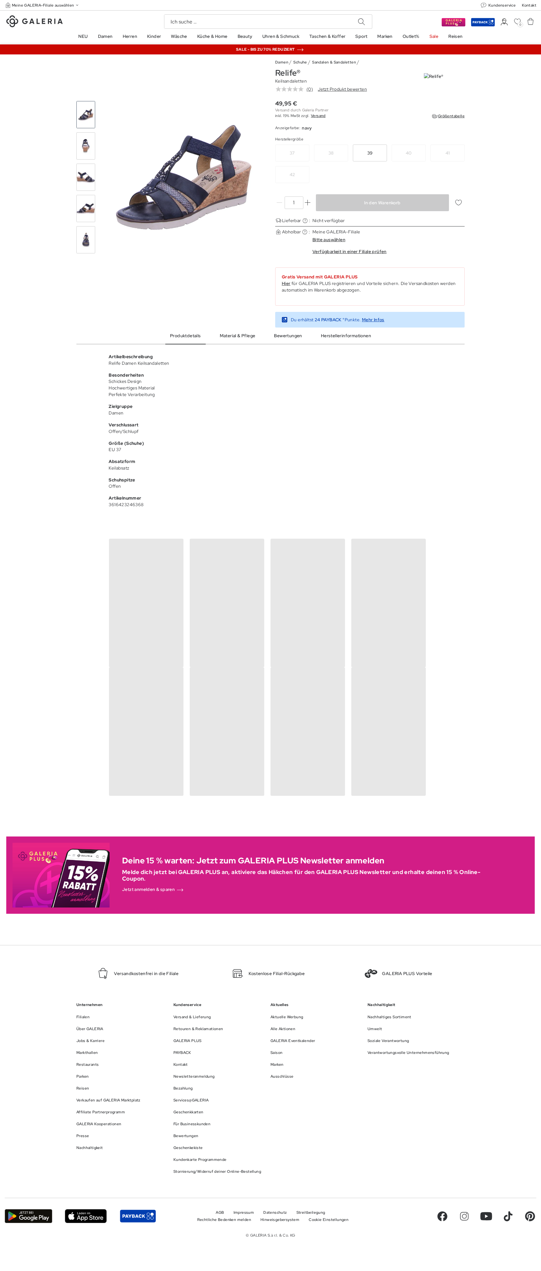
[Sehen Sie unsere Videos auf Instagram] (464, 1216)
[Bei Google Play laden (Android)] (28, 1216)
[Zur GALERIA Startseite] (34, 22)
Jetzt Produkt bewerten (342, 89)
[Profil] (504, 22)
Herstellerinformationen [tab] (346, 335)
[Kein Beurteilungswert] (291, 89)
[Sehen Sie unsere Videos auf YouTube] (486, 1216)
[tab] (183, 177)
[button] (42, 5)
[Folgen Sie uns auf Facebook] (442, 1216)
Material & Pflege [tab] (237, 335)
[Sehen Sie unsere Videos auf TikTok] (508, 1216)
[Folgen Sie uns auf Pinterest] (530, 1216)
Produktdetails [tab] (185, 335)
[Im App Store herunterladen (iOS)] (86, 1216)
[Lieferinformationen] (305, 220)
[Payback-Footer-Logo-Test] (137, 1216)
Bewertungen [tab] (288, 335)
